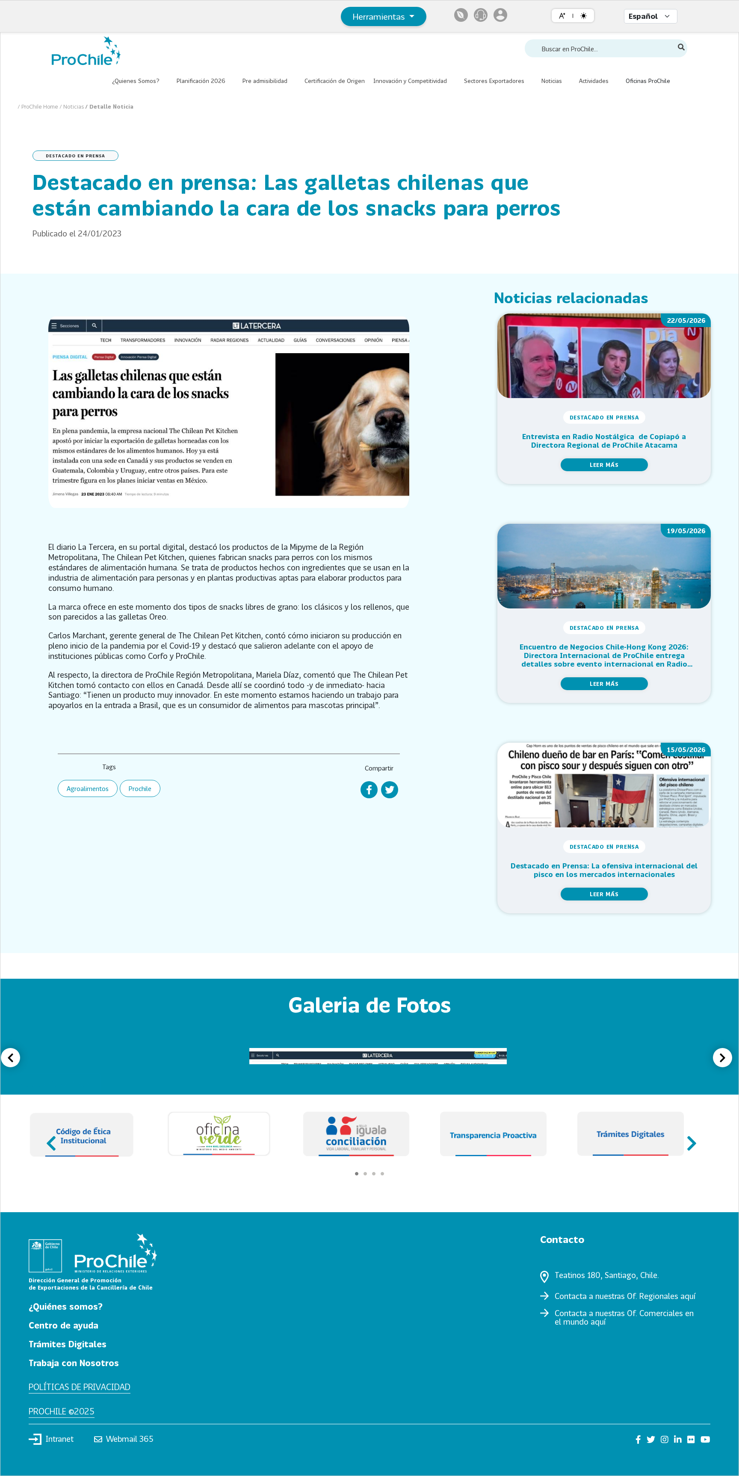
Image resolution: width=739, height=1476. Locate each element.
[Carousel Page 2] (365, 1173)
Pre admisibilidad (264, 80)
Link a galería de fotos (50, 1083)
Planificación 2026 (201, 80)
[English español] (650, 16)
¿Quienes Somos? (136, 80)
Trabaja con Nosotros (74, 1363)
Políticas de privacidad (79, 1387)
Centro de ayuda (63, 1325)
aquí (687, 1296)
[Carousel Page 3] (373, 1173)
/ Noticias (72, 106)
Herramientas (380, 16)
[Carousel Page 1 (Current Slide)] (356, 1173)
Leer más (604, 464)
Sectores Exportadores (494, 80)
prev (50, 1139)
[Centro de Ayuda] (481, 15)
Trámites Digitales (67, 1344)
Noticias (551, 80)
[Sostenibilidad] (461, 15)
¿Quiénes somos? (66, 1306)
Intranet (60, 1439)
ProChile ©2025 (62, 1411)
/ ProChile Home (38, 106)
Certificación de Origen (334, 80)
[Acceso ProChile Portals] (500, 15)
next (689, 1139)
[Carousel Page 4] (382, 1173)
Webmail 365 (130, 1439)
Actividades (594, 80)
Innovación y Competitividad (410, 80)
